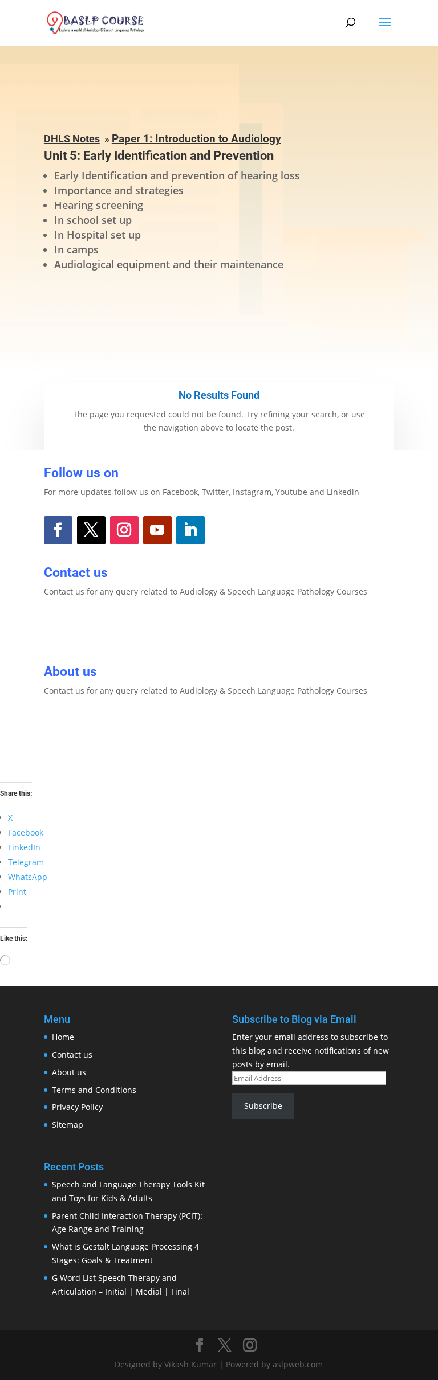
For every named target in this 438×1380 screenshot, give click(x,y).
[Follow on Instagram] (124, 530)
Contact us (72, 1054)
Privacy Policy (77, 1106)
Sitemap (67, 1124)
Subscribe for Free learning (219, 314)
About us (69, 1072)
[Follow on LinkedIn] (190, 530)
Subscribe (263, 1105)
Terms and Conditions (94, 1089)
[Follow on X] (91, 530)
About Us (81, 730)
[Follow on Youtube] (157, 530)
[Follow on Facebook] (58, 530)
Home (63, 1036)
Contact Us (86, 631)
